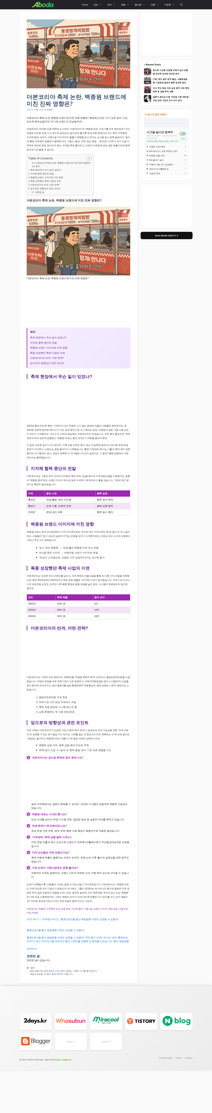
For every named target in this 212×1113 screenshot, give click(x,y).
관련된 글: (39, 192)
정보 (96, 4)
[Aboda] (43, 4)
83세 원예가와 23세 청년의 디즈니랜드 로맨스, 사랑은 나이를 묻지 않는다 (63, 970)
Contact (189, 1057)
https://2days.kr (62, 1059)
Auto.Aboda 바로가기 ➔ (166, 235)
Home (85, 4)
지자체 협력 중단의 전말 (42, 173)
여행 (153, 4)
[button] (181, 4)
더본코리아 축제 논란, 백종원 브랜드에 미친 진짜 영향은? (63, 162)
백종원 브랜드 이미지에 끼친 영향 (46, 177)
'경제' (32, 967)
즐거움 (138, 4)
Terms (178, 1057)
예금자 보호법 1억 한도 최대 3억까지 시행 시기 (51, 974)
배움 (123, 4)
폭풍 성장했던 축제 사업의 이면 (45, 180)
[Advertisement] (78, 304)
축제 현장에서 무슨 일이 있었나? (46, 169)
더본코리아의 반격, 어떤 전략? (45, 184)
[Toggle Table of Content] (87, 158)
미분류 (167, 4)
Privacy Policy (165, 1057)
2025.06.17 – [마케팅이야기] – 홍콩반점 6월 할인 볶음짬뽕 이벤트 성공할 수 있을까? (73, 919)
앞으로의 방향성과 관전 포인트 (45, 188)
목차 (37, 166)
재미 (109, 4)
